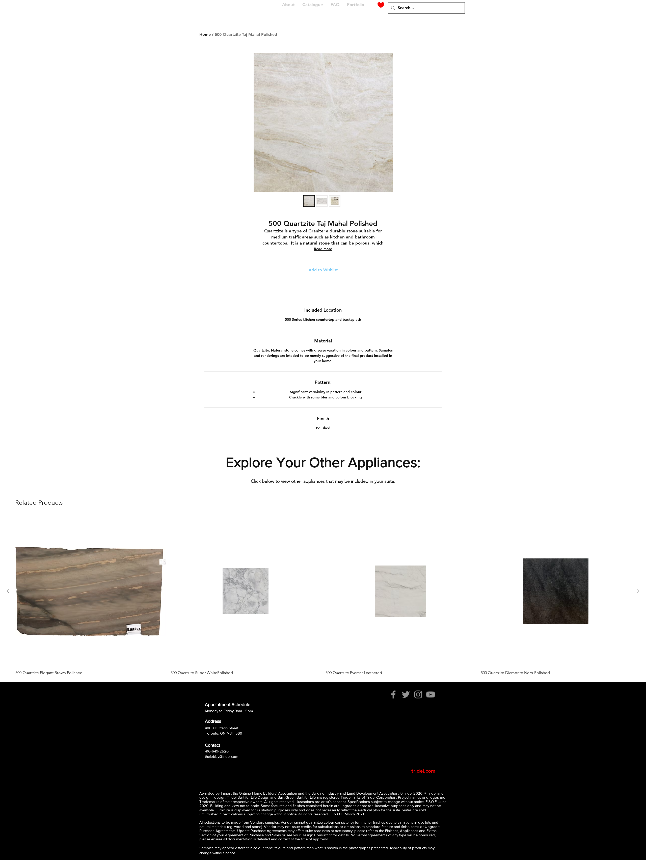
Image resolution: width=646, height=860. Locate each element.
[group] (323, 596)
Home (205, 34)
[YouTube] (430, 694)
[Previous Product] (8, 591)
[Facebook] (393, 694)
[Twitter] (405, 694)
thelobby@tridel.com (221, 756)
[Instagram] (418, 694)
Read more (323, 249)
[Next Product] (638, 591)
